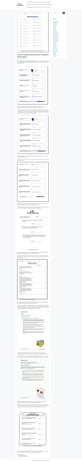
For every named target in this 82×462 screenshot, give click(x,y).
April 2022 (54, 47)
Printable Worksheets (20, 4)
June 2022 (55, 44)
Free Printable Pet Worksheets (22, 455)
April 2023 (55, 29)
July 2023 (54, 25)
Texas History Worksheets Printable (23, 456)
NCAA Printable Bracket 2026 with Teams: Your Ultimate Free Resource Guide (38, 7)
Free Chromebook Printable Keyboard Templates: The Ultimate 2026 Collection (39, 2)
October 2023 (55, 21)
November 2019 (55, 51)
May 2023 (54, 28)
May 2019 (54, 54)
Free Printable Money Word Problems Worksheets (26, 61)
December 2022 (55, 35)
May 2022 (54, 45)
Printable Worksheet (21, 454)
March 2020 (55, 50)
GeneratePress (47, 460)
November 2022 (56, 37)
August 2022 (55, 41)
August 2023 (55, 24)
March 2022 (55, 48)
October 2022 (55, 38)
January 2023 (55, 34)
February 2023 (55, 32)
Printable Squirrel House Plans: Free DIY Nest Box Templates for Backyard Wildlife (39, 4)
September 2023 (56, 22)
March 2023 (55, 31)
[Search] (63, 13)
